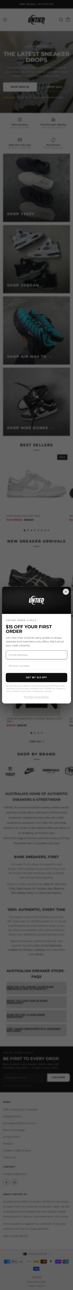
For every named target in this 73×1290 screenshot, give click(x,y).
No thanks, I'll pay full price (36, 697)
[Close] (66, 592)
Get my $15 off (36, 677)
